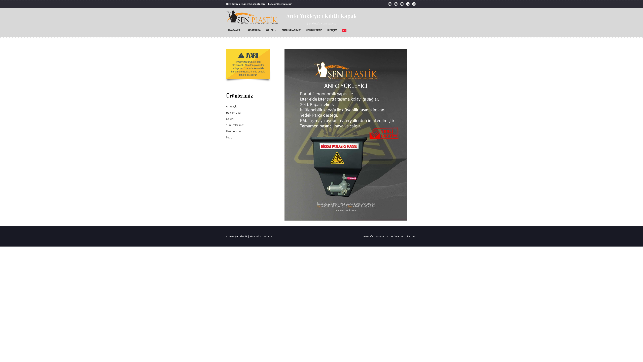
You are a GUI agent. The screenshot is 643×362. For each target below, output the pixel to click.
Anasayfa (234, 30)
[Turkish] (345, 30)
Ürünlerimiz (314, 30)
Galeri (270, 30)
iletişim (332, 30)
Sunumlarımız (291, 30)
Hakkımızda (253, 30)
